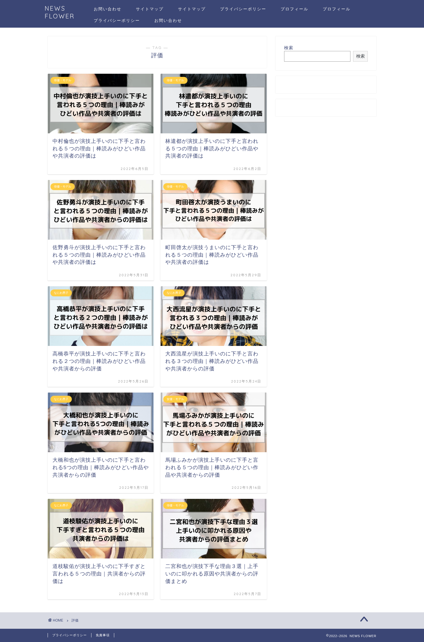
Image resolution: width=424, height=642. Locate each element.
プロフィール (294, 9)
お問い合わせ (107, 9)
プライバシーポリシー (243, 9)
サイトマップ (150, 9)
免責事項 (103, 635)
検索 (288, 47)
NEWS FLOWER (60, 12)
